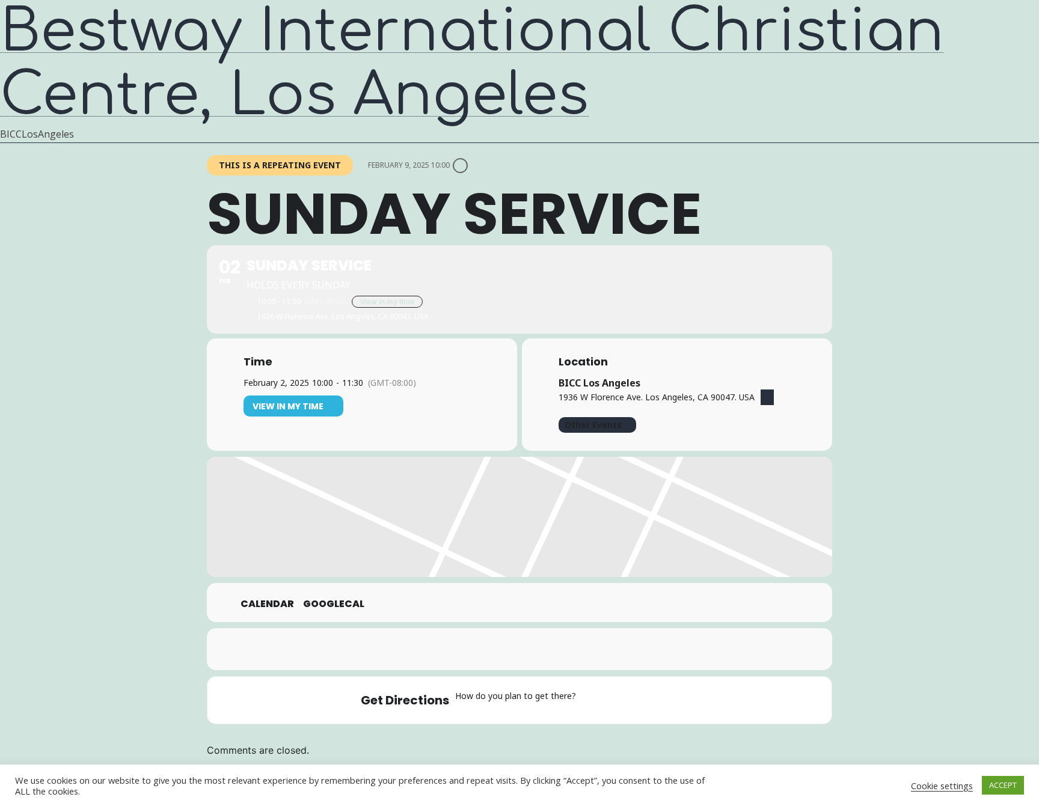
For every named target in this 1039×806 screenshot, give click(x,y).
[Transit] (639, 700)
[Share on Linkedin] (535, 649)
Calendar (267, 604)
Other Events (593, 424)
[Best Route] (592, 700)
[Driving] (615, 700)
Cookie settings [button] (942, 785)
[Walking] (662, 700)
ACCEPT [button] (1003, 785)
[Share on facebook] (474, 649)
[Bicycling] (686, 700)
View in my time (387, 301)
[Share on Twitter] (504, 649)
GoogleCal (333, 604)
